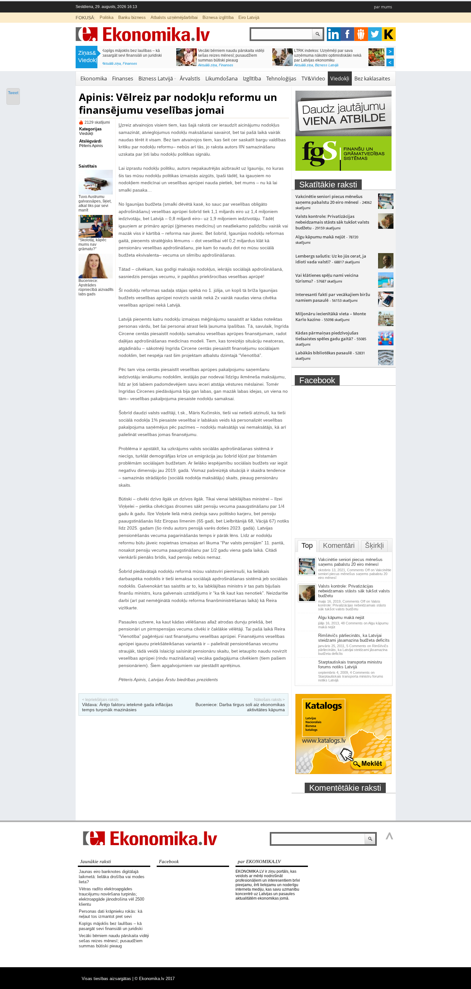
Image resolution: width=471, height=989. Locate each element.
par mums (383, 7)
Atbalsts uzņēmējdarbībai (174, 17)
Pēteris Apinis (91, 146)
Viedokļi (339, 78)
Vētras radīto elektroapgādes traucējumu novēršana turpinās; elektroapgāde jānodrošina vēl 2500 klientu (111, 896)
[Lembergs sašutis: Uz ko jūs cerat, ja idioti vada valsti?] (385, 267)
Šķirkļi (374, 545)
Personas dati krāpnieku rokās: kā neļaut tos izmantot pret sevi (110, 914)
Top (307, 545)
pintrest (361, 34)
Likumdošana (221, 78)
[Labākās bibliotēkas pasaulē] (385, 364)
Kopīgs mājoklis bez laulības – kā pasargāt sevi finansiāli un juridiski (111, 926)
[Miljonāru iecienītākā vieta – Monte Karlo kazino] (385, 324)
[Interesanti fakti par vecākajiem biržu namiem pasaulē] (385, 305)
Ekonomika (93, 78)
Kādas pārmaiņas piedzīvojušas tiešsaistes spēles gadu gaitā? (326, 336)
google (334, 34)
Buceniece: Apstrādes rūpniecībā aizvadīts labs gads (95, 287)
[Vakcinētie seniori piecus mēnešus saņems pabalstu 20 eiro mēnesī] (385, 207)
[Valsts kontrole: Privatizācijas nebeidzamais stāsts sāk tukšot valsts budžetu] (385, 227)
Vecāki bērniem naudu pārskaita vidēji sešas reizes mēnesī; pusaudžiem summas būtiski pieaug (157, 55)
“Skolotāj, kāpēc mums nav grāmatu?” (92, 244)
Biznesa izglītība (218, 17)
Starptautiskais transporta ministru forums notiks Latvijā (350, 664)
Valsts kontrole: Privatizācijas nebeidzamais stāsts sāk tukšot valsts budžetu (332, 222)
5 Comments (353, 649)
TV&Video (313, 78)
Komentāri (339, 545)
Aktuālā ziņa (133, 65)
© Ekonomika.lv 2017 (155, 978)
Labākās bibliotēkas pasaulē (323, 353)
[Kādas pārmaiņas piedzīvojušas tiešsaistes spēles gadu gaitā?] (385, 344)
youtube (389, 34)
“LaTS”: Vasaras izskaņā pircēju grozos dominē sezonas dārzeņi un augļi (350, 53)
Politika (106, 17)
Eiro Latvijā (248, 17)
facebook (347, 34)
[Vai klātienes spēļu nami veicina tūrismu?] (385, 286)
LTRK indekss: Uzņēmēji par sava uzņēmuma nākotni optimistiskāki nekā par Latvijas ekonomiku (254, 55)
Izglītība (252, 78)
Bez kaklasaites (372, 78)
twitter (375, 34)
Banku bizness (132, 17)
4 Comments (350, 676)
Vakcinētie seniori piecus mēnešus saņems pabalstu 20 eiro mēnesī (328, 199)
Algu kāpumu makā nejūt (320, 237)
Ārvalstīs (190, 78)
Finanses (152, 65)
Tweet (13, 93)
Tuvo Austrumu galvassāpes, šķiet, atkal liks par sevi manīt (95, 203)
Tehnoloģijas (281, 78)
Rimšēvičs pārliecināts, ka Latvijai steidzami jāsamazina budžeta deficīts (354, 638)
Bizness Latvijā (253, 65)
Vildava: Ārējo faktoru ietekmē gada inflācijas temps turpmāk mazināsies (127, 707)
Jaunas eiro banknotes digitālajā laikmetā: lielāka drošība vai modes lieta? (112, 876)
